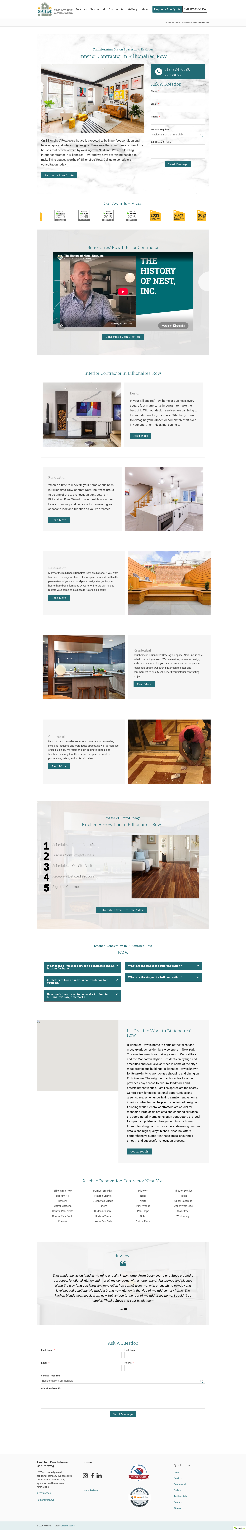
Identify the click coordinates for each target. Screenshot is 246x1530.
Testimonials (180, 1496)
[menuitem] (81, 9)
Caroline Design (68, 1526)
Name (154, 91)
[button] (82, 967)
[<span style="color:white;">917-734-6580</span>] (158, 71)
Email (154, 104)
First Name (47, 1350)
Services (178, 1478)
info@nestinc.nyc (45, 1499)
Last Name (130, 1350)
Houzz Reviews (90, 1490)
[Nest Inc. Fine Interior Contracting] (57, 9)
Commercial (180, 1484)
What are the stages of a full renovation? (155, 965)
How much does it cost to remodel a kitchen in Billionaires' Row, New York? (77, 996)
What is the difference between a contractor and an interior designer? (81, 967)
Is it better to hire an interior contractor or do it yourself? (77, 981)
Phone (155, 116)
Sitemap (178, 1508)
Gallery (177, 1490)
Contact (178, 1502)
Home (177, 1472)
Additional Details (161, 142)
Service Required (160, 129)
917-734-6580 (44, 1493)
